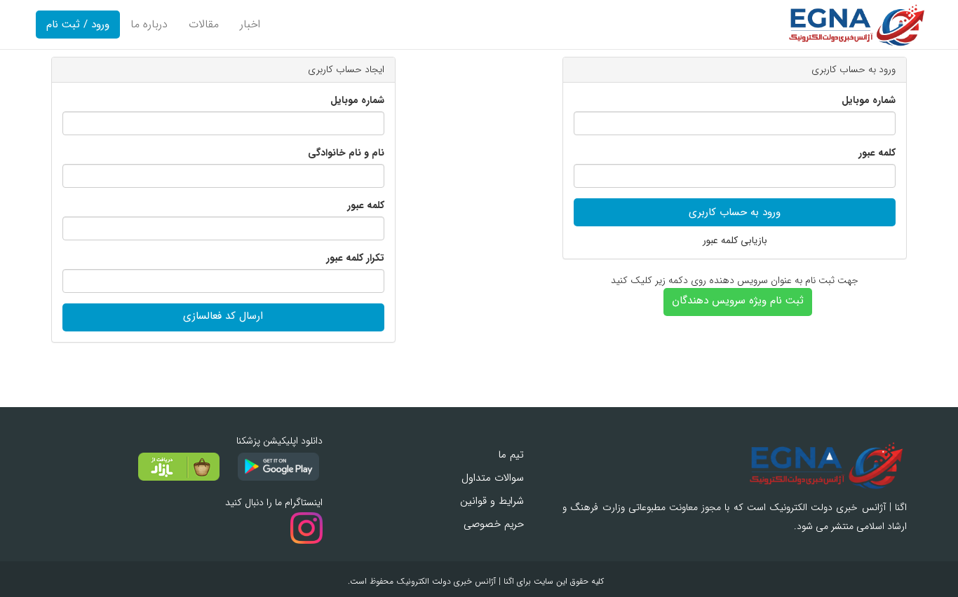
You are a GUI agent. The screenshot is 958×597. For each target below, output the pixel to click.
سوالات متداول (492, 477)
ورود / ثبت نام (77, 24)
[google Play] (272, 467)
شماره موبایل (869, 100)
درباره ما (149, 24)
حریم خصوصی (494, 524)
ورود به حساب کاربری (735, 212)
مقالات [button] (204, 24)
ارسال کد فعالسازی (223, 316)
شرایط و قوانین (492, 501)
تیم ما (511, 454)
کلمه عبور (877, 153)
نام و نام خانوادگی (346, 153)
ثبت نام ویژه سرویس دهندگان (738, 300)
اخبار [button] (250, 24)
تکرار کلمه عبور (355, 258)
